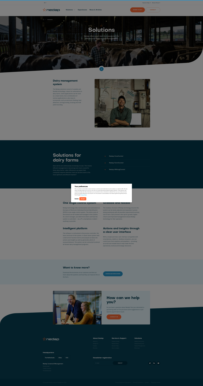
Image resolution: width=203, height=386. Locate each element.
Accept (83, 198)
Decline (77, 198)
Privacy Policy (84, 194)
